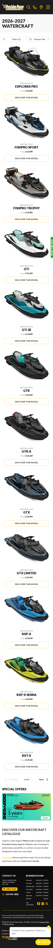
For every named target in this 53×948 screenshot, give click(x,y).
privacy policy (44, 922)
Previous (13, 779)
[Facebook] (38, 903)
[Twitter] (46, 903)
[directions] (41, 7)
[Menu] (48, 7)
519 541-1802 (12, 894)
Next (41, 779)
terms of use (9, 924)
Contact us (7, 857)
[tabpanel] (37, 889)
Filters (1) (16, 39)
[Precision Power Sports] (13, 7)
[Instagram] (42, 903)
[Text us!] (43, 942)
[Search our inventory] (28, 7)
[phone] (34, 7)
